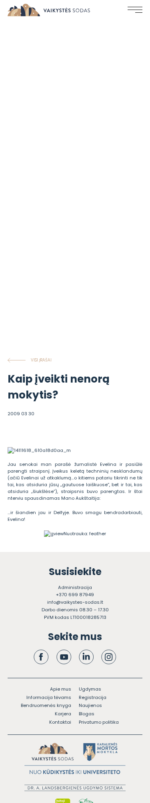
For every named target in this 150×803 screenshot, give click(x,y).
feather (97, 533)
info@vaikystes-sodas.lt (75, 602)
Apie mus (60, 689)
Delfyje (61, 512)
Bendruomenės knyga (46, 705)
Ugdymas (90, 689)
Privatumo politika (99, 722)
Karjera (63, 714)
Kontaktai (60, 722)
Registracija (92, 697)
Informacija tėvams (48, 697)
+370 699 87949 (75, 594)
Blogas (86, 714)
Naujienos (90, 705)
